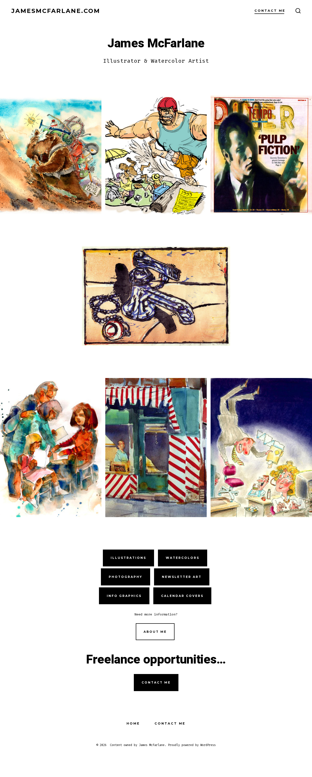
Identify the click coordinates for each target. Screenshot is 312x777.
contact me (156, 682)
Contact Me (269, 10)
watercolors (182, 558)
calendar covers (182, 596)
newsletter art (182, 577)
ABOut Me (155, 632)
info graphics (124, 596)
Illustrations (128, 558)
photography (125, 577)
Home (133, 723)
